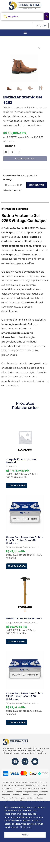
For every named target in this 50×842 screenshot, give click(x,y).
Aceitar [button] (25, 835)
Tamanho (9, 145)
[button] (25, 32)
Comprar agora (25, 158)
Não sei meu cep (12, 190)
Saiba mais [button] (25, 827)
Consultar (36, 185)
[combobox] (22, 16)
